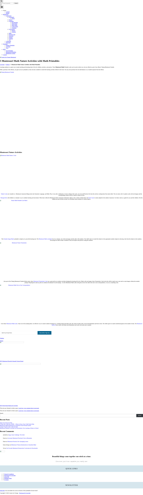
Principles (8, 42)
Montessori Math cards (12, 323)
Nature (1, 340)
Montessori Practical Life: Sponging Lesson (18, 441)
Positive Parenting (10, 45)
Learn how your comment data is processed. (28, 408)
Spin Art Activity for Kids (6, 422)
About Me (6, 477)
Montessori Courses (10, 53)
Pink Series (14, 24)
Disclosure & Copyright (9, 475)
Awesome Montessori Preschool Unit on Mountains (20, 438)
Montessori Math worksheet (45, 239)
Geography (11, 17)
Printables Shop (8, 478)
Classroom (8, 41)
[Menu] (2, 7)
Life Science (12, 29)
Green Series (15, 26)
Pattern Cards (4, 194)
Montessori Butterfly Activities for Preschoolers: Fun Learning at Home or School (19, 428)
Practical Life (12, 34)
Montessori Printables (11, 52)
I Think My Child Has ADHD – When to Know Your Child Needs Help (17, 424)
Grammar (14, 28)
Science (11, 37)
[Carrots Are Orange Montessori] (8, 57)
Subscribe (2, 490)
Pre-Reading (15, 22)
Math (10, 33)
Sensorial (11, 36)
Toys (7, 48)
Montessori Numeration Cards (40, 281)
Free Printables (9, 50)
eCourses (6, 479)
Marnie (7, 13)
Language (11, 21)
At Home (8, 46)
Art (10, 40)
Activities (2, 64)
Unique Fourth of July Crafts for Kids (9, 426)
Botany (13, 30)
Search (1, 413)
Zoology (14, 32)
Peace (13, 18)
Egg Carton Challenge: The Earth (17, 435)
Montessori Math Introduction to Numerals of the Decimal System (15, 425)
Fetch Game (91, 197)
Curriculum (8, 15)
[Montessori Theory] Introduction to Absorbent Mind (23, 445)
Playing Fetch (4, 197)
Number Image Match (9, 239)
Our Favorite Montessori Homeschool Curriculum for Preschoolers (22, 448)
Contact (8, 11)
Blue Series (14, 25)
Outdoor (11, 38)
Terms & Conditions (9, 474)
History (10, 20)
